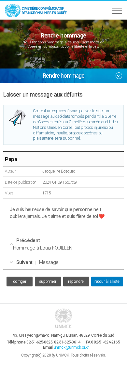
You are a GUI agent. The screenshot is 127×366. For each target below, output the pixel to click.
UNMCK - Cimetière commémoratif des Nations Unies (36, 10)
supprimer (47, 281)
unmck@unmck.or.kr (71, 347)
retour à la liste (107, 281)
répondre (76, 281)
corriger (19, 281)
